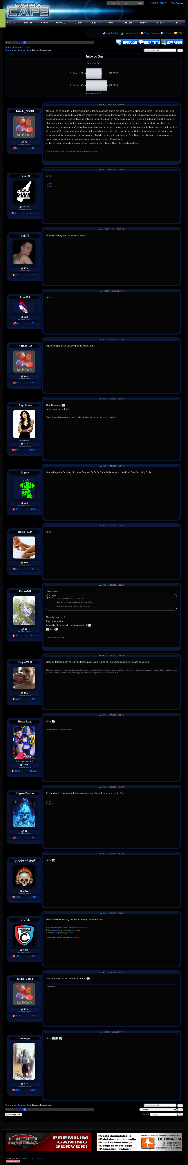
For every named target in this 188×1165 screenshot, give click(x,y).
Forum (8, 50)
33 (105, 854)
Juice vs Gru (38, 50)
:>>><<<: (49, 186)
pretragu (57, 930)
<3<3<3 (49, 184)
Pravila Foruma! (82, 927)
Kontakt (39, 1158)
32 (105, 787)
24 (105, 291)
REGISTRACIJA (158, 3)
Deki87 (27, 47)
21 (105, 105)
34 (105, 913)
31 (105, 715)
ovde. (71, 933)
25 (105, 339)
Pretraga (168, 33)
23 (105, 229)
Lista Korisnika (131, 33)
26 (105, 399)
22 (105, 170)
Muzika (17, 50)
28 (105, 525)
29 (105, 585)
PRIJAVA (175, 3)
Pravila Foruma (151, 33)
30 (105, 656)
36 (105, 1032)
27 (105, 466)
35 (105, 972)
